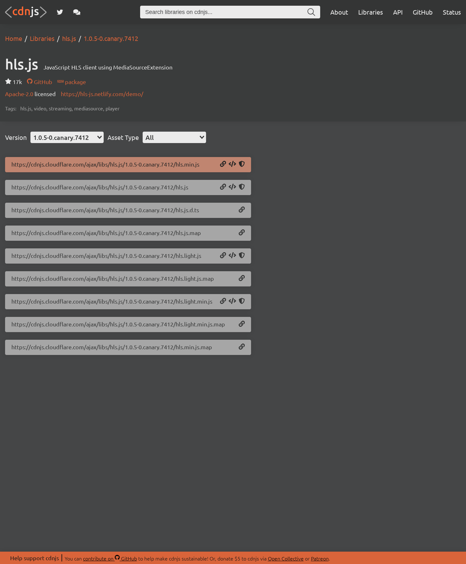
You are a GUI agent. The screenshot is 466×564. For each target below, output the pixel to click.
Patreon (320, 558)
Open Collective (286, 558)
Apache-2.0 (20, 93)
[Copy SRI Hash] (242, 164)
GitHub (423, 12)
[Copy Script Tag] (232, 164)
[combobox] (67, 137)
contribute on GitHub (110, 558)
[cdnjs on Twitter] (60, 12)
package (75, 81)
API (398, 12)
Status (452, 12)
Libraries (370, 12)
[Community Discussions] (77, 12)
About (339, 12)
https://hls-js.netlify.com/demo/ (102, 93)
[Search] (311, 12)
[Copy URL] (223, 164)
